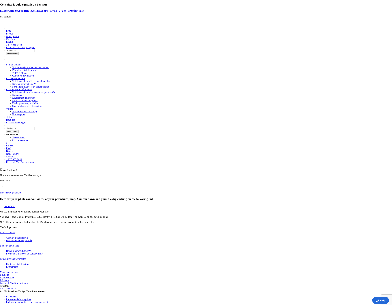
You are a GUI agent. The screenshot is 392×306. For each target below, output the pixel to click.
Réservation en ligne (16, 122)
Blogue (9, 33)
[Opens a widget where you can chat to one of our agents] (380, 300)
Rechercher (12, 131)
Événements (12, 267)
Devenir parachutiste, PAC (19, 251)
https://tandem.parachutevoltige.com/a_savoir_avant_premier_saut (42, 10)
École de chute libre (15, 78)
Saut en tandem (13, 64)
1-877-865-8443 (14, 44)
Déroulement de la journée (19, 240)
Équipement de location (17, 264)
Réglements (11, 296)
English (9, 42)
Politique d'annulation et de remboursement (27, 302)
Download (9, 206)
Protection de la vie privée (18, 299)
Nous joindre (12, 36)
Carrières (10, 39)
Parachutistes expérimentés (19, 89)
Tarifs (9, 117)
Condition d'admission (17, 237)
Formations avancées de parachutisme (24, 253)
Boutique (10, 120)
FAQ (8, 31)
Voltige (9, 108)
